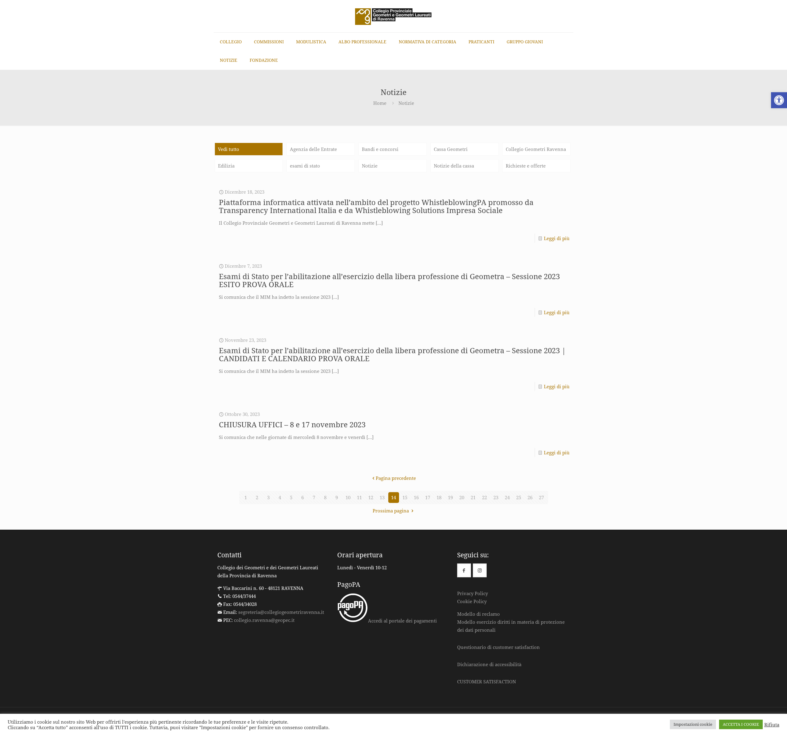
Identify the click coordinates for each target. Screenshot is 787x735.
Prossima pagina (391, 511)
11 (359, 497)
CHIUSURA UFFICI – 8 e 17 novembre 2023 (292, 424)
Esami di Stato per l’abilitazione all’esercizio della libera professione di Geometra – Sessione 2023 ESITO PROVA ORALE (389, 280)
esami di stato (305, 166)
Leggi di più (557, 238)
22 (484, 497)
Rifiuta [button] (771, 724)
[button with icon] (464, 570)
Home (379, 103)
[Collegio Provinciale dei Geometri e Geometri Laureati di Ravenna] (393, 16)
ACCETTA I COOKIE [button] (741, 724)
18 (439, 497)
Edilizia (226, 166)
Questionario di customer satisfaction (498, 647)
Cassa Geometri (451, 149)
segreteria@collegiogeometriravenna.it (281, 612)
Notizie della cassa (454, 166)
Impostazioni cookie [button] (693, 724)
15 (404, 497)
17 (427, 497)
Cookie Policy (472, 601)
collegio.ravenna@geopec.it (264, 620)
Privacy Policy (472, 593)
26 (530, 497)
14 (393, 497)
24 (507, 497)
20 (461, 497)
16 (416, 497)
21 (473, 497)
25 (518, 497)
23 (495, 497)
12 (370, 497)
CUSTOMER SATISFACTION (486, 681)
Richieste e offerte (526, 166)
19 (450, 497)
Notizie (370, 166)
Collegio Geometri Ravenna (536, 149)
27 (541, 497)
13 (382, 497)
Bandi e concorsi (380, 149)
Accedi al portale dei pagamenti (402, 621)
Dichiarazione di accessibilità (489, 664)
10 (348, 497)
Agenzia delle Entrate (313, 149)
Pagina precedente (396, 478)
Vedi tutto (228, 149)
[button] (779, 100)
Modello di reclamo (478, 614)
